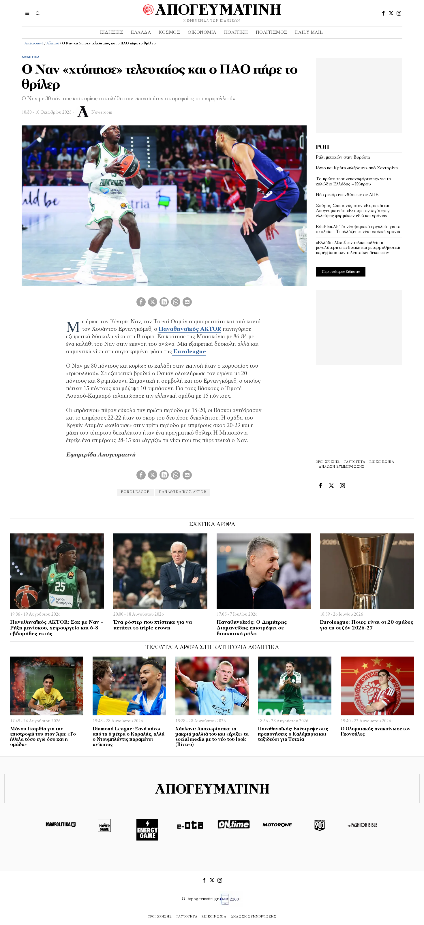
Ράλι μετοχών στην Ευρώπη (343, 157)
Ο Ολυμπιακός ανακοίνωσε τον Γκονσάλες (375, 732)
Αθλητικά (52, 43)
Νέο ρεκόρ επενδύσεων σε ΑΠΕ (347, 195)
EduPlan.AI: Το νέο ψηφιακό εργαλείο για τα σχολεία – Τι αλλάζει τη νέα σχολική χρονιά (358, 229)
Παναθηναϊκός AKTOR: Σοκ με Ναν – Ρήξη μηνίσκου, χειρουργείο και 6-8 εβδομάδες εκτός (57, 628)
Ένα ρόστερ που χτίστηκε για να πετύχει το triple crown (152, 625)
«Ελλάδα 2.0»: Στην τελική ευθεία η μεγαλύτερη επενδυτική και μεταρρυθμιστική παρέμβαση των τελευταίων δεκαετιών (358, 247)
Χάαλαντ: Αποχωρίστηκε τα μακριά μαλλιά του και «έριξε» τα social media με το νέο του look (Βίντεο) (212, 737)
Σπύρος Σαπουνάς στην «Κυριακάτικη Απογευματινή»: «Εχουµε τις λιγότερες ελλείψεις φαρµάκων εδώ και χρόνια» (353, 211)
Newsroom (101, 112)
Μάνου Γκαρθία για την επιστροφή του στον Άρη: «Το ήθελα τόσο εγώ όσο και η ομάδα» (43, 737)
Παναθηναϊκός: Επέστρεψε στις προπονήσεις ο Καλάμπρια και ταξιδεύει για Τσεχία (293, 734)
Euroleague (189, 352)
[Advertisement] (359, 94)
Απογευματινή (34, 43)
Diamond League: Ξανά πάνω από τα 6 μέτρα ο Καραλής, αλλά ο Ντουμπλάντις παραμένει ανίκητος (128, 737)
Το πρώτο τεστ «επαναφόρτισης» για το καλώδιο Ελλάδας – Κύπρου (353, 182)
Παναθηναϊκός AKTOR (190, 329)
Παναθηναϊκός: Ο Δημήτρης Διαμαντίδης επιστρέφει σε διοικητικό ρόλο (252, 628)
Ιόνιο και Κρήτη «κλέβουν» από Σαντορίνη (357, 168)
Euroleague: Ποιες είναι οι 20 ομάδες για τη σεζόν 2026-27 (366, 625)
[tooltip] (383, 13)
